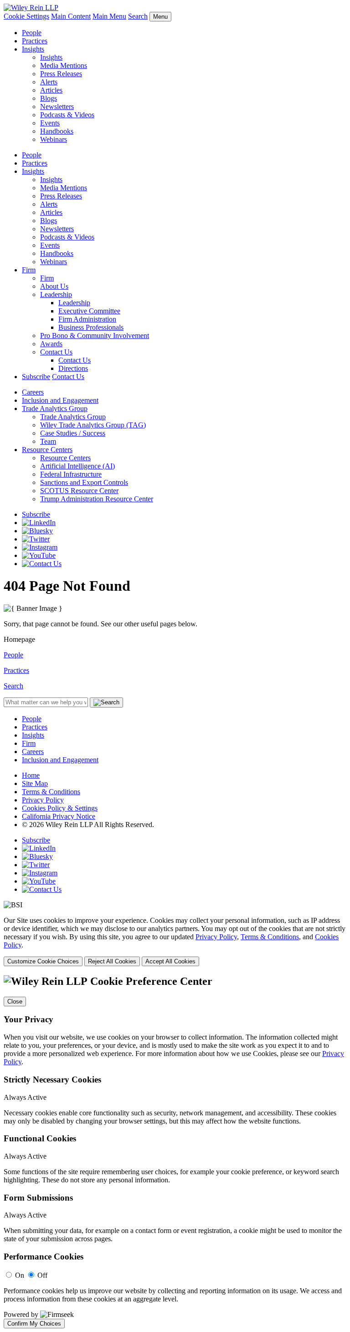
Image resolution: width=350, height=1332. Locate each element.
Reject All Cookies (112, 961)
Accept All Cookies (170, 961)
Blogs (48, 98)
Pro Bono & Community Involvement (94, 335)
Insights (33, 49)
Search (138, 16)
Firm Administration (87, 319)
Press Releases (61, 74)
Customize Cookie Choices (43, 961)
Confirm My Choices (34, 1323)
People (31, 32)
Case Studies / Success (72, 433)
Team (48, 441)
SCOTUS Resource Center (79, 490)
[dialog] (175, 941)
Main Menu (109, 16)
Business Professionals (91, 327)
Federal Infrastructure (71, 474)
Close (14, 1001)
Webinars (53, 139)
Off (42, 1275)
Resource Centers (47, 449)
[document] (175, 1151)
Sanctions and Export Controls (84, 482)
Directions (73, 368)
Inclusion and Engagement (60, 400)
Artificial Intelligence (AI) (77, 466)
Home (31, 775)
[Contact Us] (42, 563)
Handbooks (56, 131)
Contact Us (56, 352)
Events (50, 123)
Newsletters (57, 106)
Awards (51, 344)
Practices (34, 41)
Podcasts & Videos (67, 115)
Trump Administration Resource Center (96, 499)
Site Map (35, 783)
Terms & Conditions (51, 792)
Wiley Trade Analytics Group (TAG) (93, 425)
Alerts (48, 82)
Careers (33, 392)
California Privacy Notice (58, 816)
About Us (54, 286)
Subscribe (36, 376)
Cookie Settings (26, 16)
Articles (51, 90)
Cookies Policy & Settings (60, 808)
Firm (29, 270)
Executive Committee (89, 311)
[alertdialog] (175, 1151)
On (19, 1275)
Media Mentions (63, 65)
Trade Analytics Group (55, 408)
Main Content (71, 16)
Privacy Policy (43, 800)
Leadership (56, 294)
